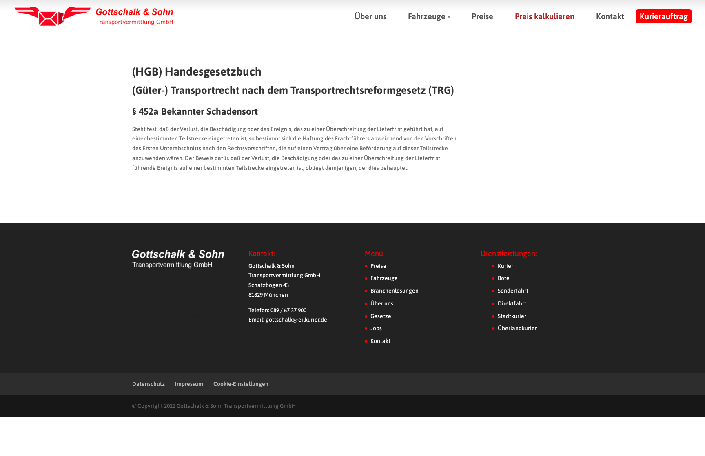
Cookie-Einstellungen (240, 383)
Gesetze (380, 316)
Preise (482, 16)
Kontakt (610, 16)
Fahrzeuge (427, 16)
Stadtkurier (512, 316)
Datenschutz (148, 383)
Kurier (505, 265)
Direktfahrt (512, 303)
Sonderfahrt (513, 290)
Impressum (189, 383)
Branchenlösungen (394, 290)
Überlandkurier (517, 328)
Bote (504, 278)
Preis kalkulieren (544, 16)
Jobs (376, 328)
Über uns (370, 16)
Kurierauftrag (664, 16)
